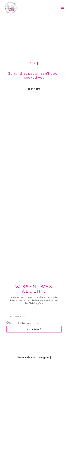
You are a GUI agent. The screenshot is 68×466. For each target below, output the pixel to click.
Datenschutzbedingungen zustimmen (25, 323)
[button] (62, 7)
